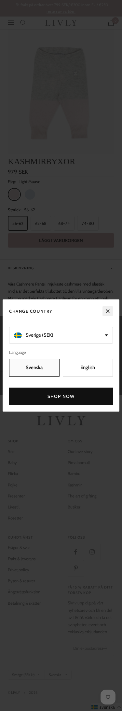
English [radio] (87, 367)
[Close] (107, 311)
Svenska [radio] (34, 367)
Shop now (61, 396)
